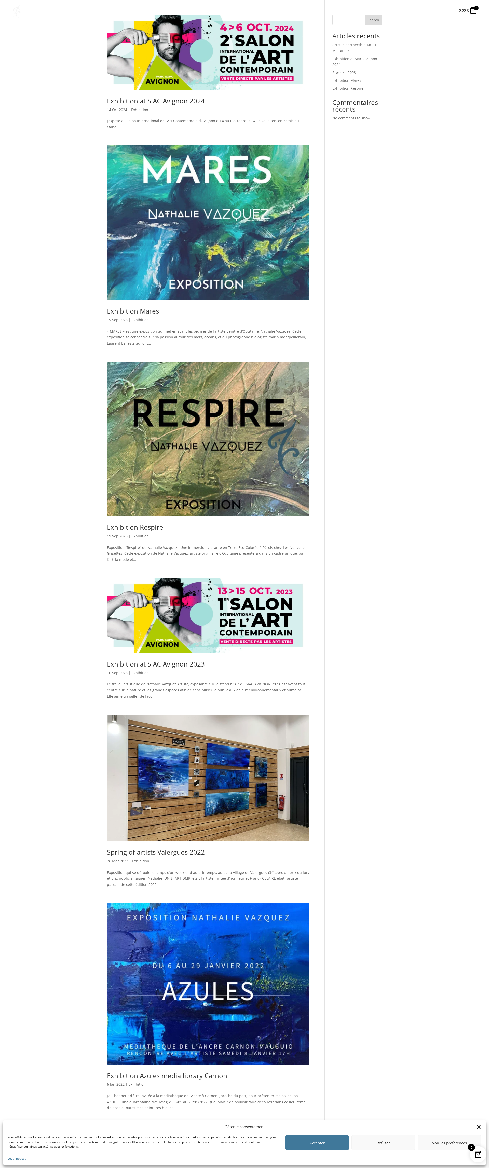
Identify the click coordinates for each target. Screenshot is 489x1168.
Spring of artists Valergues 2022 (156, 852)
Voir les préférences (449, 1142)
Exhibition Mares (133, 311)
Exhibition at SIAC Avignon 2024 (156, 100)
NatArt (317, 10)
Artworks (343, 10)
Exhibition (139, 109)
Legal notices (17, 1158)
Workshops (373, 10)
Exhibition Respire (135, 527)
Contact (424, 10)
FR (446, 10)
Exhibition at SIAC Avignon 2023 (156, 664)
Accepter (317, 1142)
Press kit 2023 (344, 72)
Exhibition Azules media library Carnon (167, 1075)
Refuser (383, 1142)
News (400, 10)
